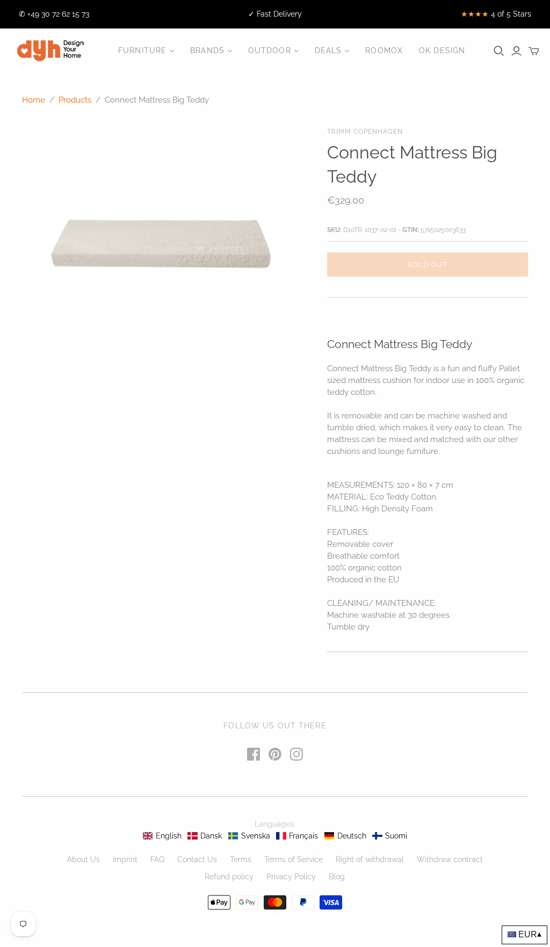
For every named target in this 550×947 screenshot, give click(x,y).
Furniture (142, 50)
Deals (328, 50)
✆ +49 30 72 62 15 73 (54, 14)
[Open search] (499, 51)
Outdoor (269, 50)
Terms (240, 859)
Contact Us (197, 859)
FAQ (157, 859)
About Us (83, 859)
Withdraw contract (450, 859)
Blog (337, 876)
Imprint (125, 859)
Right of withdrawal (370, 859)
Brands (207, 50)
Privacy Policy (291, 876)
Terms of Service (293, 859)
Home (33, 100)
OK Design (442, 50)
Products (75, 100)
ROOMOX (384, 50)
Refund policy (229, 876)
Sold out (427, 265)
